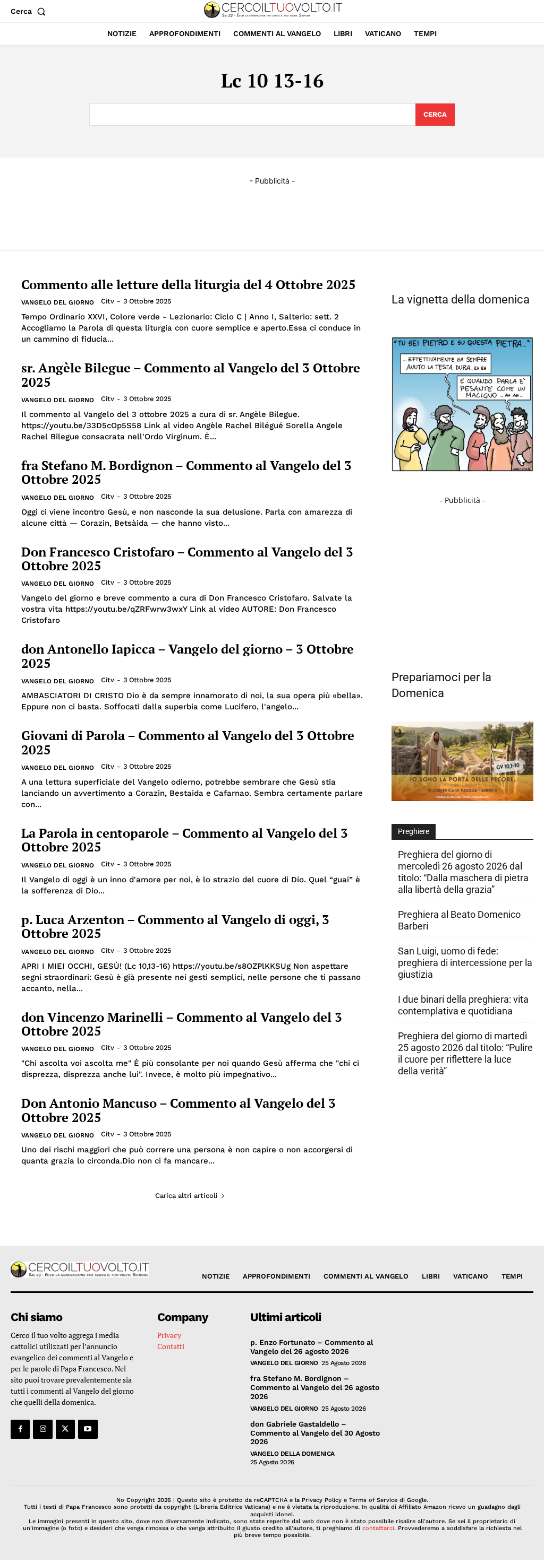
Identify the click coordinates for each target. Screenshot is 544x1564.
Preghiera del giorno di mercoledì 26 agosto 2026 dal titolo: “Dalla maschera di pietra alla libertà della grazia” (463, 872)
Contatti (170, 1346)
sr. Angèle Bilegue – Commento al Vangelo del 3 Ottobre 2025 (190, 374)
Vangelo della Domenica (292, 1453)
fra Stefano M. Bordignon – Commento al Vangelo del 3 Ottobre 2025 (186, 472)
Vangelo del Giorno (57, 302)
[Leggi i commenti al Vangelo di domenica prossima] (462, 798)
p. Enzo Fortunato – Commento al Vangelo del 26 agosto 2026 (311, 1347)
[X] (65, 1429)
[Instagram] (42, 1429)
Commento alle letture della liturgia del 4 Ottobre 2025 (188, 284)
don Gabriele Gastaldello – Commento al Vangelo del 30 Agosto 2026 (315, 1433)
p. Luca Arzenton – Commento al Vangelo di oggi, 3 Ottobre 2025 (175, 926)
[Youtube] (87, 1429)
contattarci (378, 1528)
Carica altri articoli (186, 1196)
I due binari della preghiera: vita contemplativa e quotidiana (463, 1005)
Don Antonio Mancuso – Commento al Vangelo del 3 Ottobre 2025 (178, 1109)
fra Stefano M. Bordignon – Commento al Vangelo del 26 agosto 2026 (314, 1387)
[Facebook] (20, 1429)
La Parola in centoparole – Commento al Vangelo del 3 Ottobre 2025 (184, 839)
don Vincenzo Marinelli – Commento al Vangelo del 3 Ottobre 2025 (181, 1024)
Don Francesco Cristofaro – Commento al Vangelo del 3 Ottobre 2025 (187, 558)
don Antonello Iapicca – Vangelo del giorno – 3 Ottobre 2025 (187, 655)
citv (107, 301)
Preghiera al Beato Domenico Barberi (459, 920)
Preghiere (413, 831)
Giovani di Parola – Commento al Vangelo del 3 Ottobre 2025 (187, 742)
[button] (30, 11)
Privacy (169, 1335)
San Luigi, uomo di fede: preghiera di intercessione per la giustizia (465, 962)
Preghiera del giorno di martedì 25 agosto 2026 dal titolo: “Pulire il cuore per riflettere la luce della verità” (465, 1053)
